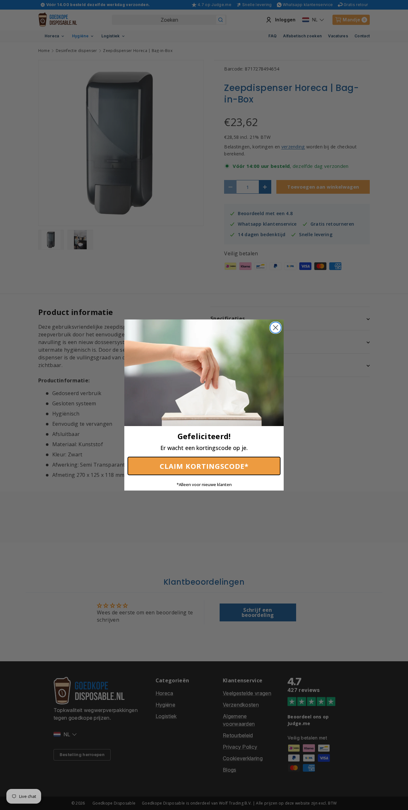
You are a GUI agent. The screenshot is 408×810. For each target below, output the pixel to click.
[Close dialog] (275, 327)
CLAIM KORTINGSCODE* (204, 466)
